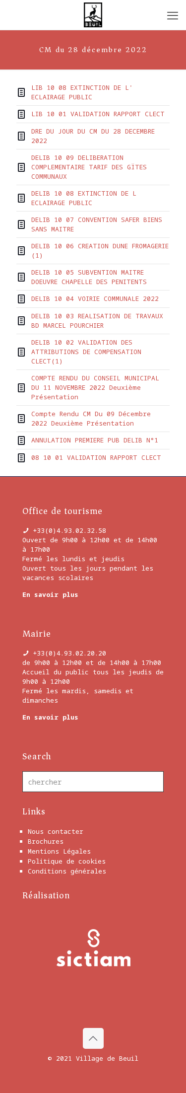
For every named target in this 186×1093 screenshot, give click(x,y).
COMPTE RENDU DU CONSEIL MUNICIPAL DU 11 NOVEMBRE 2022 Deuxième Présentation (95, 387)
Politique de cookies (67, 861)
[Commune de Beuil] (93, 14)
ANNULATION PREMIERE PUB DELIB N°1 (94, 440)
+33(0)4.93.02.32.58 (69, 530)
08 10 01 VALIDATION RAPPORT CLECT (96, 457)
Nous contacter (55, 831)
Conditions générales (67, 871)
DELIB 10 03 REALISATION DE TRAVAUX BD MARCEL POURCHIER (97, 320)
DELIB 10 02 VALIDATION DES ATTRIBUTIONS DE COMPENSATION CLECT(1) (86, 351)
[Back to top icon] (93, 1038)
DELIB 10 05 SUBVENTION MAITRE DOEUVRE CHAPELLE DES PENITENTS (89, 277)
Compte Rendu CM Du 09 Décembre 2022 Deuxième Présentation (91, 418)
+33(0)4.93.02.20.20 (69, 653)
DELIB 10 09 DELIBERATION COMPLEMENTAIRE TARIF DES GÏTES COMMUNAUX (89, 167)
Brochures (45, 841)
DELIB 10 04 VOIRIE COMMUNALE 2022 (95, 298)
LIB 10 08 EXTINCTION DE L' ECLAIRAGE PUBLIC (82, 92)
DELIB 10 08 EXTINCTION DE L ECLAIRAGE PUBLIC (83, 198)
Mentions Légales (59, 851)
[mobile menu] (172, 14)
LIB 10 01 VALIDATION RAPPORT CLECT (98, 113)
